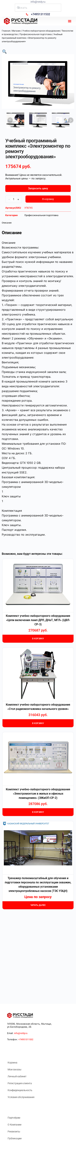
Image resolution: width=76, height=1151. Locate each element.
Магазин (16, 31)
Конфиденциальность (20, 1090)
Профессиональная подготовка (36, 34)
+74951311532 (25, 1039)
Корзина (12, 1062)
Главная (6, 31)
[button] (69, 21)
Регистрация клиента (20, 1083)
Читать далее (38, 905)
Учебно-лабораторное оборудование (41, 31)
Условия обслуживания (21, 1097)
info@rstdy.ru (38, 1)
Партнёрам (14, 1117)
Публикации (15, 1138)
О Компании (14, 1124)
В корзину (48, 199)
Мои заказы (14, 1069)
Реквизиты (14, 1131)
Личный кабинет (17, 1076)
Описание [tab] (6, 223)
